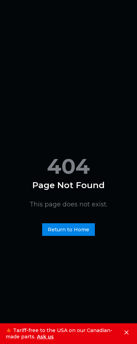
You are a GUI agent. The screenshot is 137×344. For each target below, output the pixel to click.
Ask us (45, 337)
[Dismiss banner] (126, 332)
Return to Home (68, 229)
